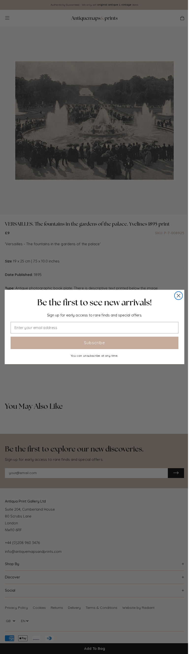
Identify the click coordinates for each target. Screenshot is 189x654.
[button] (94, 302)
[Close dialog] (178, 296)
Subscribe (94, 342)
